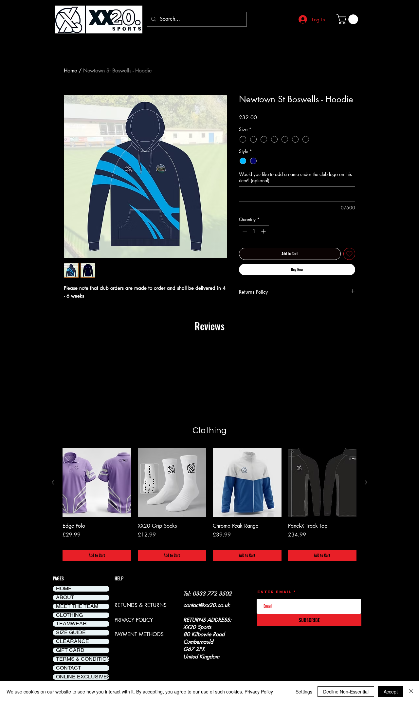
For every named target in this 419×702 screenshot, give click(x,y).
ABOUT (65, 597)
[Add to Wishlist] (349, 254)
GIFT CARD (70, 650)
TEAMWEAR (71, 624)
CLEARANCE (72, 641)
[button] (348, 19)
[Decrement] (244, 231)
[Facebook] (189, 680)
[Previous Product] (53, 482)
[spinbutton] (254, 231)
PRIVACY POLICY (134, 619)
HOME (64, 589)
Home (70, 70)
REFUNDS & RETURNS (141, 605)
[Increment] (264, 231)
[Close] (411, 691)
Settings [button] (304, 691)
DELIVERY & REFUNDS (140, 593)
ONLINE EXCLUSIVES (82, 677)
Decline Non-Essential (346, 691)
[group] (209, 504)
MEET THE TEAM (77, 606)
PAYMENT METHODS (139, 634)
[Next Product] (366, 482)
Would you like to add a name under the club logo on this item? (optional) (295, 177)
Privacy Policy (259, 691)
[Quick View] (97, 482)
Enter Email (274, 592)
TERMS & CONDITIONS (82, 659)
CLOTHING (69, 615)
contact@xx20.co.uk (206, 605)
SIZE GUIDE (71, 632)
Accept (391, 691)
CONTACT (68, 668)
